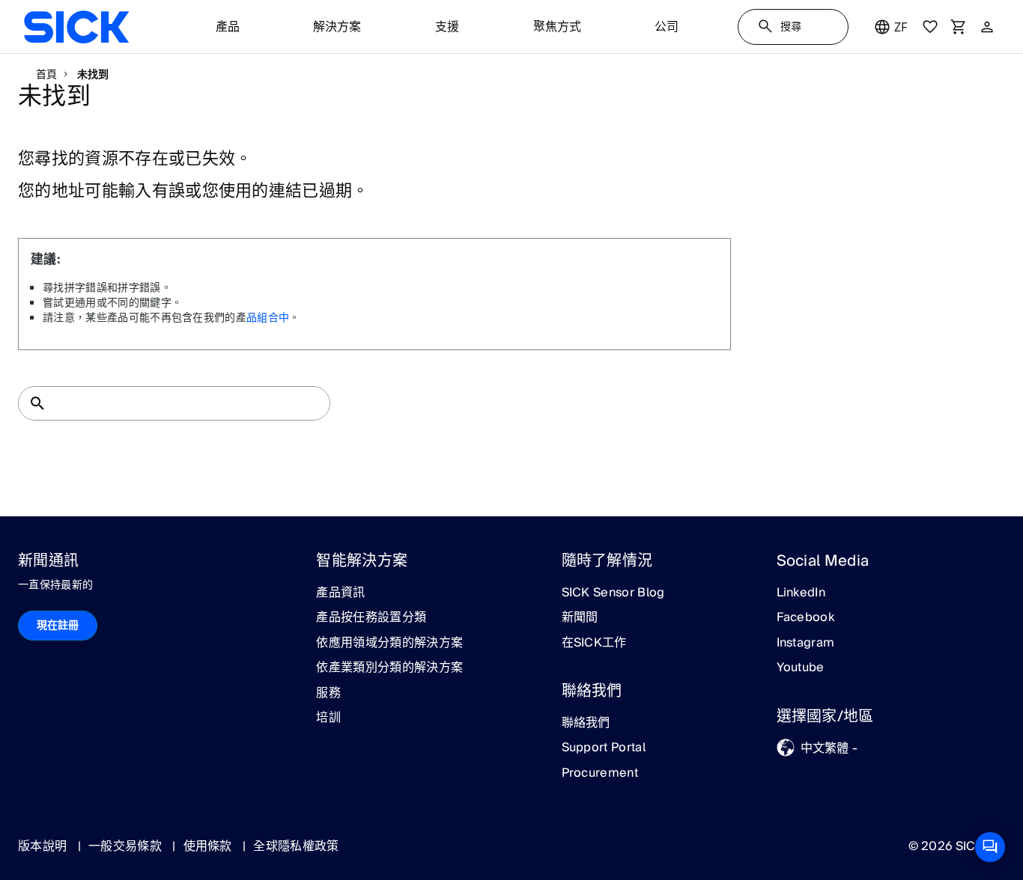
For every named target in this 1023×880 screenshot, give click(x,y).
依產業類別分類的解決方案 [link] (389, 668)
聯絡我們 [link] (586, 723)
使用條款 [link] (209, 846)
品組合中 (267, 318)
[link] (76, 26)
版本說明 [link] (44, 846)
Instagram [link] (806, 643)
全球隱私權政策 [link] (296, 846)
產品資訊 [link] (340, 593)
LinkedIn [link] (801, 593)
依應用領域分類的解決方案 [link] (389, 643)
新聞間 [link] (580, 618)
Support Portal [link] (604, 748)
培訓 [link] (328, 718)
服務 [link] (328, 693)
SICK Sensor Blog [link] (613, 593)
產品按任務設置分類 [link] (371, 618)
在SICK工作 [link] (594, 643)
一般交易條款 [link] (126, 846)
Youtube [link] (801, 668)
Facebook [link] (806, 618)
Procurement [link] (600, 773)
